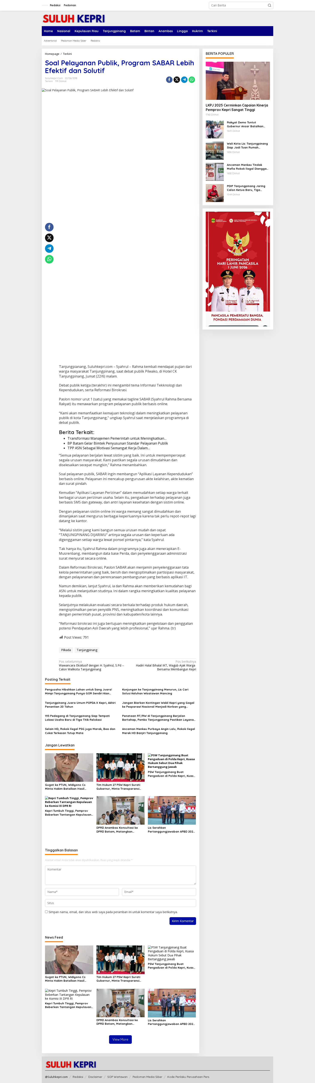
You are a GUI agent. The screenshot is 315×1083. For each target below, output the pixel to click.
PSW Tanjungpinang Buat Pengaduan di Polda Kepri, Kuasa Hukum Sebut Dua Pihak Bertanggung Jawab (171, 774)
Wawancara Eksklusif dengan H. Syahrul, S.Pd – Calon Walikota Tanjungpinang (91, 665)
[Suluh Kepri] (74, 18)
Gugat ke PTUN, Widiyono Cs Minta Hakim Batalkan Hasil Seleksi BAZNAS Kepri (65, 787)
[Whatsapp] (192, 79)
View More (120, 1039)
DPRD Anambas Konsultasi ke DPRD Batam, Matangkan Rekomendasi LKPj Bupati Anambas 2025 (117, 829)
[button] (269, 5)
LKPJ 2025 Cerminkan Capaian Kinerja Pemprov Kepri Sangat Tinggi (237, 107)
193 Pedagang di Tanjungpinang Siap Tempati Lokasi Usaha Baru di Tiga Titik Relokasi (77, 717)
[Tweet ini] (177, 79)
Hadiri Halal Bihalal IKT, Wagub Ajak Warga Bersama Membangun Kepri (166, 665)
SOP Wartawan (117, 1077)
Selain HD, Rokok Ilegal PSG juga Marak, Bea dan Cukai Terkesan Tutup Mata (80, 730)
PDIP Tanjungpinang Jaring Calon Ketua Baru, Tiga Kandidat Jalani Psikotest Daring (246, 188)
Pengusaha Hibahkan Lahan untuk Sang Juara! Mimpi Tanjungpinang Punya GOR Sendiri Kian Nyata (78, 691)
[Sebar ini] (169, 79)
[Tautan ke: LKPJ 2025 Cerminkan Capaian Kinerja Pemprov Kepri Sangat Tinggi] (238, 81)
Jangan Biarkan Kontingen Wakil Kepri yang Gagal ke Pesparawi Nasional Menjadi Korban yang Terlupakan (158, 705)
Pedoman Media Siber (147, 1077)
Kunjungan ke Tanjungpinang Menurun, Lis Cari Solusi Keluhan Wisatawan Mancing (155, 691)
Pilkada (66, 650)
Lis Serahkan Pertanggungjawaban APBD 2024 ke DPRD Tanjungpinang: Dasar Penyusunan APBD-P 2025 (171, 829)
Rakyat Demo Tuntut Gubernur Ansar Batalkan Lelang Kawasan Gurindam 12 (247, 124)
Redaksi (78, 1077)
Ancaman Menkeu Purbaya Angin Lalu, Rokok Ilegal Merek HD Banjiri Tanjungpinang (158, 730)
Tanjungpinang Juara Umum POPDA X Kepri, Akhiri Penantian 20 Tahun (80, 704)
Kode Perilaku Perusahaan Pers (188, 1077)
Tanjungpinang (87, 650)
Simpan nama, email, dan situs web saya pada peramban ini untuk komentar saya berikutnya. (113, 912)
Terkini (49, 81)
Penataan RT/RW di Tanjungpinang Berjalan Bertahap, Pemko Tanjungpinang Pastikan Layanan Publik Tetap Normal (158, 718)
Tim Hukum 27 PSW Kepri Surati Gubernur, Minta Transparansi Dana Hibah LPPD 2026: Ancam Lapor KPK (118, 787)
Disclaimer (95, 1077)
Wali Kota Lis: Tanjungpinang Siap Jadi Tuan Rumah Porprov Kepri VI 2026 (247, 145)
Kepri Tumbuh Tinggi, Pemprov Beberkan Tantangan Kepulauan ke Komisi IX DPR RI (68, 812)
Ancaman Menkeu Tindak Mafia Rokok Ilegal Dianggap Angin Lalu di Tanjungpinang (247, 167)
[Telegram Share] (184, 79)
